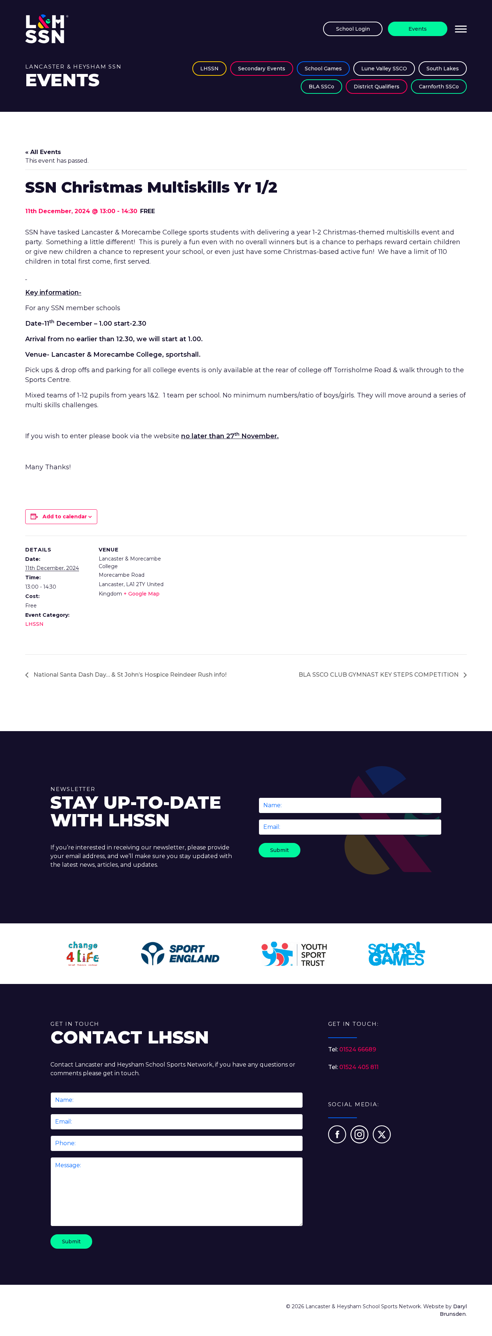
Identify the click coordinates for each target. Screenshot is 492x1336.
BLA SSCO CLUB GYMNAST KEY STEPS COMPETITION (379, 674)
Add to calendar (65, 516)
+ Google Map (142, 593)
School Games (323, 68)
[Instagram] (360, 1141)
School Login (353, 29)
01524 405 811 (359, 1067)
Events (417, 29)
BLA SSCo (321, 86)
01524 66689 (357, 1049)
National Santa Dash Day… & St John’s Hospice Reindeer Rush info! (129, 674)
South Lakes (442, 68)
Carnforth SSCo (439, 86)
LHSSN (209, 68)
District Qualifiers (376, 86)
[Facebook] (338, 1141)
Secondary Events (261, 68)
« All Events (43, 152)
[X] (382, 1141)
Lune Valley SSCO (384, 68)
